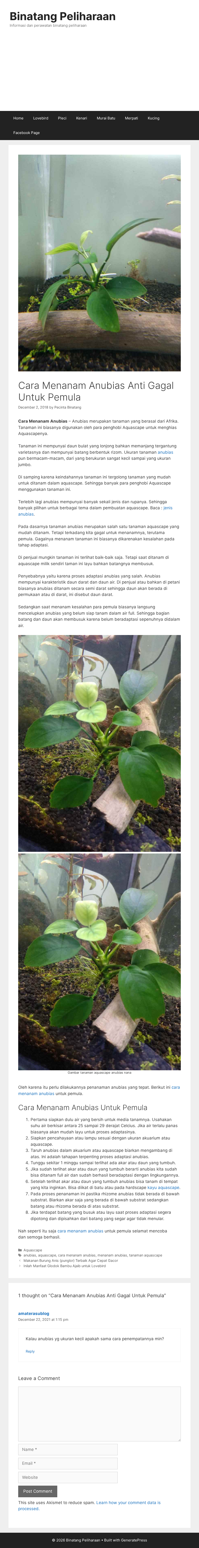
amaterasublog (33, 1313)
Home (18, 118)
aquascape (47, 1255)
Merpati (131, 118)
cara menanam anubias (80, 1231)
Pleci (62, 118)
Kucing (153, 118)
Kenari (81, 118)
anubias (165, 452)
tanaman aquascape (145, 1255)
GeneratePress (134, 1540)
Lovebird (40, 118)
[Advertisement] (99, 75)
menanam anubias (112, 1255)
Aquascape (33, 1250)
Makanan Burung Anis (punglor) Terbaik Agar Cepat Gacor (71, 1260)
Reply (30, 1351)
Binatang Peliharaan (63, 16)
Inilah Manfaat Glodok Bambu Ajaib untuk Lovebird (65, 1266)
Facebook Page (26, 132)
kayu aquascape (163, 1187)
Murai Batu (106, 118)
